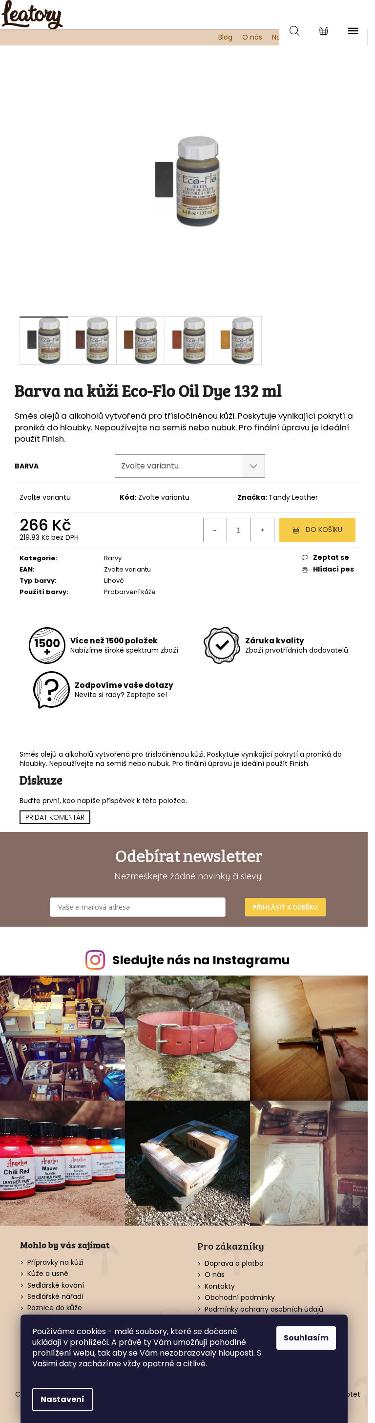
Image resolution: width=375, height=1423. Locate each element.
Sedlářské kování (55, 1285)
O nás (252, 37)
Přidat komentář (54, 817)
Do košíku (324, 529)
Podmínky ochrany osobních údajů (264, 1309)
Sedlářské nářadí (55, 1296)
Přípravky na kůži (55, 1262)
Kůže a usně (47, 1273)
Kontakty (220, 1286)
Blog (225, 37)
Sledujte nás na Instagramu (201, 960)
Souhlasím (306, 1337)
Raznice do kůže (54, 1308)
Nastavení (62, 1399)
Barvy (113, 558)
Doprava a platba (234, 1263)
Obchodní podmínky (240, 1297)
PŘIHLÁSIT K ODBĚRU (285, 907)
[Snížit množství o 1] (215, 530)
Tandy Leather (293, 497)
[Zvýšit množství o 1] (262, 530)
